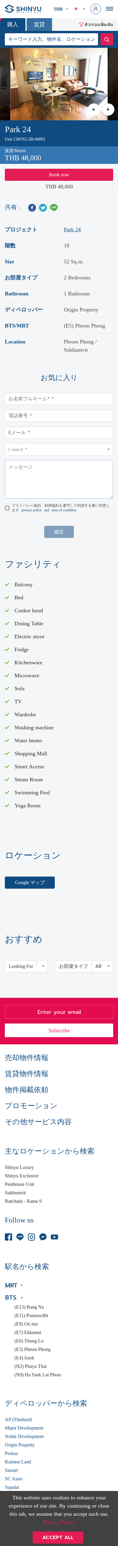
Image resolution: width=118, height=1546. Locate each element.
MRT (11, 1285)
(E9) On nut (26, 1324)
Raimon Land (18, 1462)
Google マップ (30, 882)
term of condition (64, 510)
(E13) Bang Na (29, 1307)
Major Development (24, 1428)
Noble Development (24, 1436)
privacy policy (31, 510)
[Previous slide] (94, 109)
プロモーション (31, 1105)
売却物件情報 (26, 1057)
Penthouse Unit (19, 1184)
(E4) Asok (24, 1358)
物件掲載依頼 (26, 1089)
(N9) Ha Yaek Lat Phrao (38, 1374)
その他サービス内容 (38, 1121)
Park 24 (72, 229)
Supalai (12, 1487)
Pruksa (11, 1453)
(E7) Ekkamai (28, 1332)
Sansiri (11, 1470)
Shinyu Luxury (19, 1167)
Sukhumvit (15, 1192)
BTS (10, 1297)
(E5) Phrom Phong (33, 1349)
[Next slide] (108, 109)
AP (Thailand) (18, 1419)
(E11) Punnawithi (31, 1315)
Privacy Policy (59, 1522)
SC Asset (13, 1478)
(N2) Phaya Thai (31, 1366)
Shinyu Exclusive (21, 1175)
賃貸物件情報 (26, 1073)
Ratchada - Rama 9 (23, 1201)
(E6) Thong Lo (29, 1341)
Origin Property (20, 1445)
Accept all (58, 1537)
